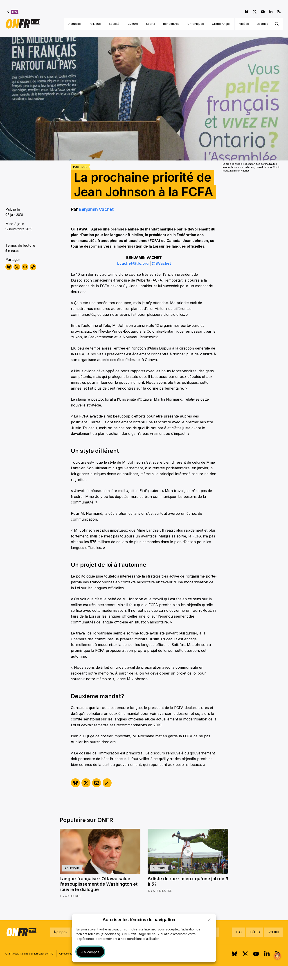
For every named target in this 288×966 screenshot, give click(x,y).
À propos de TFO (68, 953)
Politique (95, 23)
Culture (133, 23)
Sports (150, 23)
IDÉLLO (255, 932)
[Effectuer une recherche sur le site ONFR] (277, 24)
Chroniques (195, 23)
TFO (238, 932)
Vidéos (244, 23)
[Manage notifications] (277, 956)
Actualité (74, 23)
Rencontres (171, 23)
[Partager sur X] (17, 267)
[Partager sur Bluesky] (8, 267)
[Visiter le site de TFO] (12, 11)
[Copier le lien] (33, 267)
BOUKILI (273, 932)
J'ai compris (90, 952)
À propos (60, 932)
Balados (262, 23)
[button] (209, 919)
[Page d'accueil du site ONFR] (22, 24)
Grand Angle (221, 23)
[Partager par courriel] (25, 267)
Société (114, 23)
